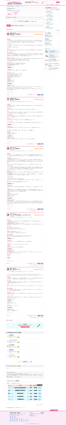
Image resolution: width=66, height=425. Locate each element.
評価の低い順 (21, 25)
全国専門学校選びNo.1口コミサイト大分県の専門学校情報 (54, 51)
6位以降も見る (25, 361)
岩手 (15, 413)
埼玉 (15, 415)
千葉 (17, 415)
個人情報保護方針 (32, 415)
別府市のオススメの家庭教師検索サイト (54, 64)
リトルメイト (11, 354)
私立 (15, 10)
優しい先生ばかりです (15, 269)
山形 (22, 413)
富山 (14, 414)
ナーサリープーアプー (13, 339)
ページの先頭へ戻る (54, 410)
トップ (47, 4)
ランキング (57, 4)
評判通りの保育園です (15, 99)
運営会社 (42, 413)
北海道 (11, 413)
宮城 (17, 413)
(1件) (52, 27)
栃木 (14, 416)
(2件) (52, 23)
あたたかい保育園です (15, 148)
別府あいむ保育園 (47, 42)
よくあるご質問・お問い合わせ (34, 413)
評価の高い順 (17, 25)
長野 (12, 414)
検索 (52, 4)
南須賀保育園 (47, 38)
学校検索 (58, 2)
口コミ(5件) (16, 14)
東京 (10, 415)
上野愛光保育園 (49, 14)
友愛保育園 (11, 349)
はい (38, 94)
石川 (17, 414)
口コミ (20, 368)
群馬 (12, 416)
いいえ (42, 94)
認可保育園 (17, 10)
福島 (24, 413)
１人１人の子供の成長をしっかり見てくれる (20, 215)
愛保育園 (48, 26)
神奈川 (13, 415)
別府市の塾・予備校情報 (52, 59)
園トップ (8, 368)
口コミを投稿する (25, 326)
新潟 (10, 414)
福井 (19, 414)
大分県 (8, 10)
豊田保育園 (48, 22)
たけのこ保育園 (49, 18)
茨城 (10, 416)
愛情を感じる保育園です (15, 34)
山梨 (21, 414)
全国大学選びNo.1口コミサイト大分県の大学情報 (53, 55)
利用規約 (31, 414)
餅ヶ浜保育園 (11, 344)
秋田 (20, 413)
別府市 (10, 10)
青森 (13, 413)
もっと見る (57, 30)
